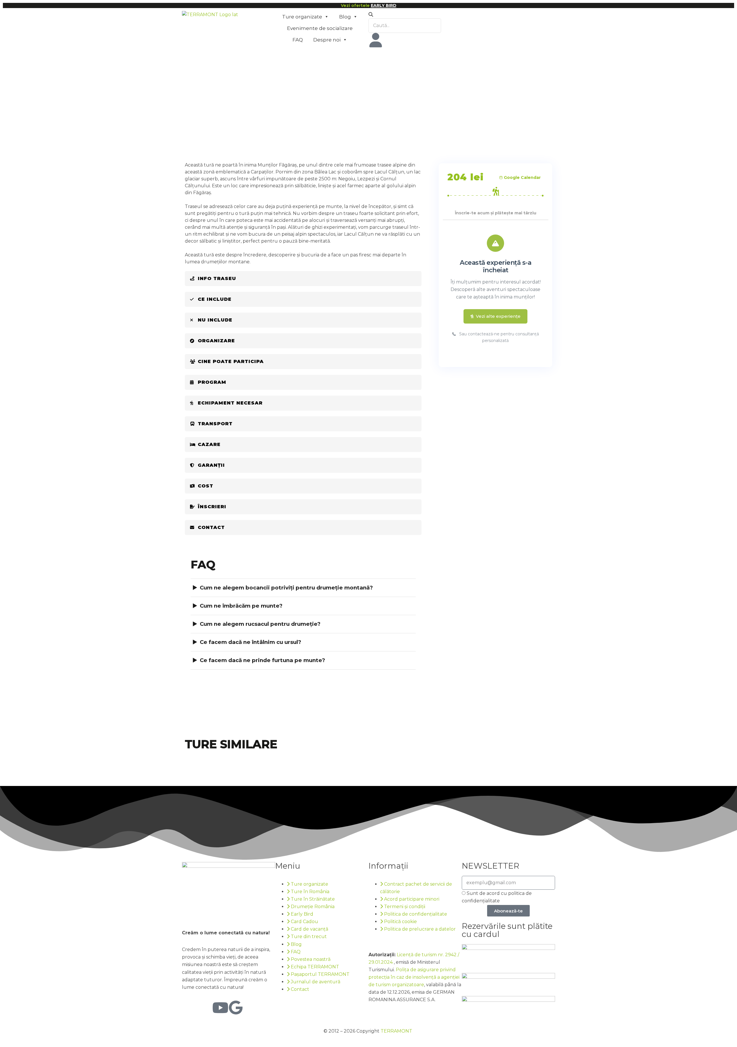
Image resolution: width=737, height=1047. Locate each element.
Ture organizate (302, 17)
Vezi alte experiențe (498, 316)
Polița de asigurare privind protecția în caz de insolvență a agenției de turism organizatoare (413, 977)
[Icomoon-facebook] (189, 1007)
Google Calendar (522, 177)
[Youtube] (220, 1007)
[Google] (236, 1007)
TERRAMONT (396, 1031)
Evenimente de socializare (320, 28)
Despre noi (327, 40)
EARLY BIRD (383, 5)
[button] (415, 14)
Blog (345, 17)
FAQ (297, 40)
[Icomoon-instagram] (204, 1007)
